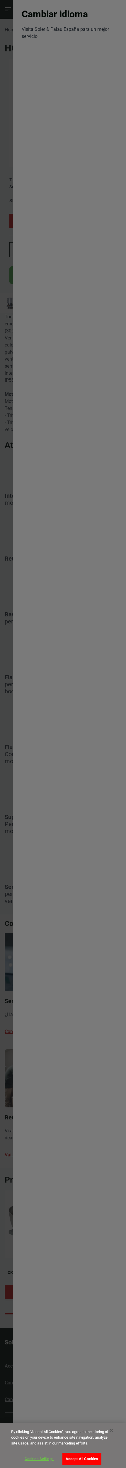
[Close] (111, 1430)
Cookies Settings (39, 1459)
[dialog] (63, 1445)
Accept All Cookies (82, 1459)
